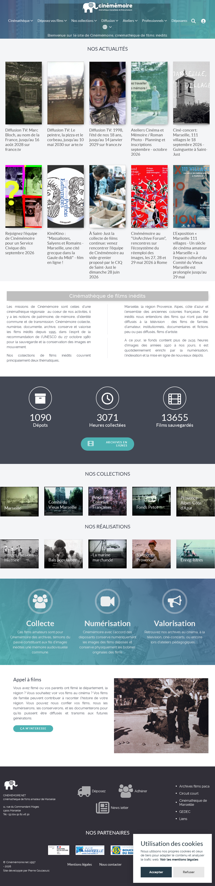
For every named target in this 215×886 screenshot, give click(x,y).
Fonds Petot (147, 507)
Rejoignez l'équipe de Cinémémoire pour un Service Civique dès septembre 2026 (21, 243)
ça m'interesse (33, 728)
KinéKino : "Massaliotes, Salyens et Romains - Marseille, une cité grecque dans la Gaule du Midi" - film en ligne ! (65, 248)
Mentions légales (79, 864)
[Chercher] (194, 20)
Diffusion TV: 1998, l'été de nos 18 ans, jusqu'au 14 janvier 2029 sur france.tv (106, 137)
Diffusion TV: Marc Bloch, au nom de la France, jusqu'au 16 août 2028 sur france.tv (22, 140)
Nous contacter (110, 864)
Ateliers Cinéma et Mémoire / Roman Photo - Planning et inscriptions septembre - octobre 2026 (149, 142)
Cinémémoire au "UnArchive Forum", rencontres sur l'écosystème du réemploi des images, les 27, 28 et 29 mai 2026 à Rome (149, 248)
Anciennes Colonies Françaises (102, 502)
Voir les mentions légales (179, 859)
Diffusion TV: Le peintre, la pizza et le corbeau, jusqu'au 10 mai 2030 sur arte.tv (65, 137)
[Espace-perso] (204, 20)
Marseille (12, 508)
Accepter (156, 872)
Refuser (189, 872)
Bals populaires (62, 560)
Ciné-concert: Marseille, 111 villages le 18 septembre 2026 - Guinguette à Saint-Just (190, 142)
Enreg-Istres (192, 560)
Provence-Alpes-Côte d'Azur (191, 503)
